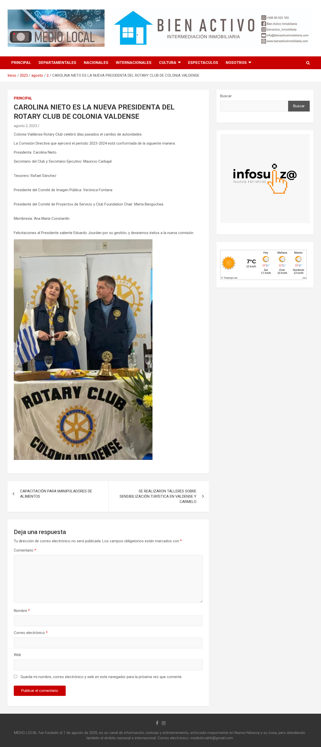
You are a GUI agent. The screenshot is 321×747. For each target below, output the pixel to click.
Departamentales (57, 62)
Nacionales (96, 62)
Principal (21, 62)
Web (17, 655)
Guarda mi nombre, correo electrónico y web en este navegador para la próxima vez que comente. (101, 677)
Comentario (25, 550)
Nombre (22, 610)
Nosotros (236, 62)
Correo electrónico (31, 632)
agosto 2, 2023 (25, 126)
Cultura (167, 62)
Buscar (226, 96)
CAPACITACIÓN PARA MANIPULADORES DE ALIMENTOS (56, 494)
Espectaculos (203, 62)
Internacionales (133, 62)
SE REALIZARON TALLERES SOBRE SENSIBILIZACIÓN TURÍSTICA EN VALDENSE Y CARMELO (158, 496)
